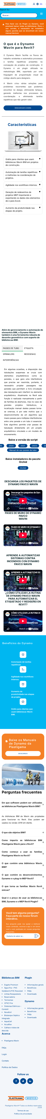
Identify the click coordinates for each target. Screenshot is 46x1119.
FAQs (29, 991)
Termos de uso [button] (23, 1111)
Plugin (28, 977)
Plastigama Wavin (11, 1041)
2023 (34, 446)
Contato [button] (5, 1061)
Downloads (32, 994)
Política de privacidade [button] (23, 1114)
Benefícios (31, 988)
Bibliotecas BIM (10, 977)
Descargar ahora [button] (23, 108)
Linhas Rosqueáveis (12, 994)
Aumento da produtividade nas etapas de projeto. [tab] (20, 209)
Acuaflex (8, 1024)
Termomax (8, 1000)
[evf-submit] (36, 936)
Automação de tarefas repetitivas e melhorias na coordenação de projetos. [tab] (21, 175)
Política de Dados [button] (9, 1067)
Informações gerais (35, 985)
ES (41, 4)
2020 (11, 446)
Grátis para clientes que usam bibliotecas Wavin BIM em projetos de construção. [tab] (22, 162)
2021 (23, 446)
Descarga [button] (23, 753)
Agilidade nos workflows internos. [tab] (21, 185)
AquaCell (8, 1021)
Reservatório (9, 997)
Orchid (23, 468)
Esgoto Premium (11, 985)
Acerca (6, 1033)
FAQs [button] (4, 1048)
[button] (16, 1081)
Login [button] (4, 1054)
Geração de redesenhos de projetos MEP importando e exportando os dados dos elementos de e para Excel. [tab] (23, 196)
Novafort (8, 1012)
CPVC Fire (8, 1003)
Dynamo (29, 1001)
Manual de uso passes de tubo (23, 450)
